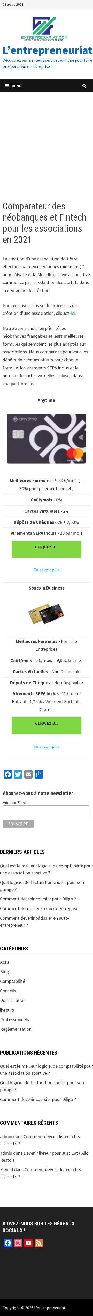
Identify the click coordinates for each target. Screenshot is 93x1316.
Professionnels (14, 1019)
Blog (4, 972)
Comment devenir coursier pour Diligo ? (38, 899)
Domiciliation (13, 1000)
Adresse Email (14, 803)
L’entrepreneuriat (47, 50)
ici (73, 313)
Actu (4, 962)
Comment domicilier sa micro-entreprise (39, 908)
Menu (16, 85)
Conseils (8, 991)
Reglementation (16, 1029)
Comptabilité (12, 981)
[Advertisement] (46, 141)
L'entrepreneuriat (50, 1307)
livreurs (7, 1010)
